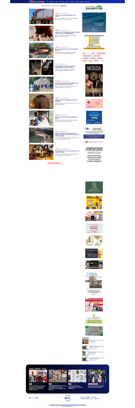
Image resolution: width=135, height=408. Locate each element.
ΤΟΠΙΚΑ (101, 60)
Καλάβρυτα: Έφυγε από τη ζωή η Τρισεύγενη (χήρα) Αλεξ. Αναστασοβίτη (96, 358)
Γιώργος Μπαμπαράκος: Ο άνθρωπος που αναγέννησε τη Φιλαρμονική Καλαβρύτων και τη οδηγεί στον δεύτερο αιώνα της (37, 387)
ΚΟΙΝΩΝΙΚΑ (100, 58)
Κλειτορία (85, 60)
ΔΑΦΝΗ (93, 53)
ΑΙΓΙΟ (84, 53)
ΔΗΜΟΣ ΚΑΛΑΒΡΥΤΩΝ (87, 55)
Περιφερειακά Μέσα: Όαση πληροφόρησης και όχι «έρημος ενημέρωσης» (75, 387)
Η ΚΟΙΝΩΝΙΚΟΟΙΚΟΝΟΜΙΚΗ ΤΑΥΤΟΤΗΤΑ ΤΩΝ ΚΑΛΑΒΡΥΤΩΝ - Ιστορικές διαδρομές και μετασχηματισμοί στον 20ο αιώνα (57, 387)
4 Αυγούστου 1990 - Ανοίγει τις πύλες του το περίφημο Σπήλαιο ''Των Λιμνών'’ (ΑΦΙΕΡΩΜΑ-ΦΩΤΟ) (67, 32)
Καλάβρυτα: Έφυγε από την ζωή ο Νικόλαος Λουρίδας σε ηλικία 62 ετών (96, 347)
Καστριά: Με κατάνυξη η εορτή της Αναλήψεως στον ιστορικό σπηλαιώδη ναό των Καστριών (67, 83)
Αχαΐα (88, 53)
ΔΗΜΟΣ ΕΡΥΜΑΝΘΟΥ (101, 53)
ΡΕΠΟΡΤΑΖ (96, 60)
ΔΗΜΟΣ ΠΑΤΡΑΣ (97, 55)
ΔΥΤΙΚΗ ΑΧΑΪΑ (85, 58)
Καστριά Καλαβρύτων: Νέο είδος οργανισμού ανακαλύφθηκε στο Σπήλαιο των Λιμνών (65, 66)
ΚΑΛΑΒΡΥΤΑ (93, 58)
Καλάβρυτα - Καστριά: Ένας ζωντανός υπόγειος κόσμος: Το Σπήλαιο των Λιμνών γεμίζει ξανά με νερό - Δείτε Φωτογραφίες (67, 134)
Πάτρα (90, 60)
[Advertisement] (94, 171)
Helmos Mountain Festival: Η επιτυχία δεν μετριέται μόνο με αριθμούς (96, 386)
